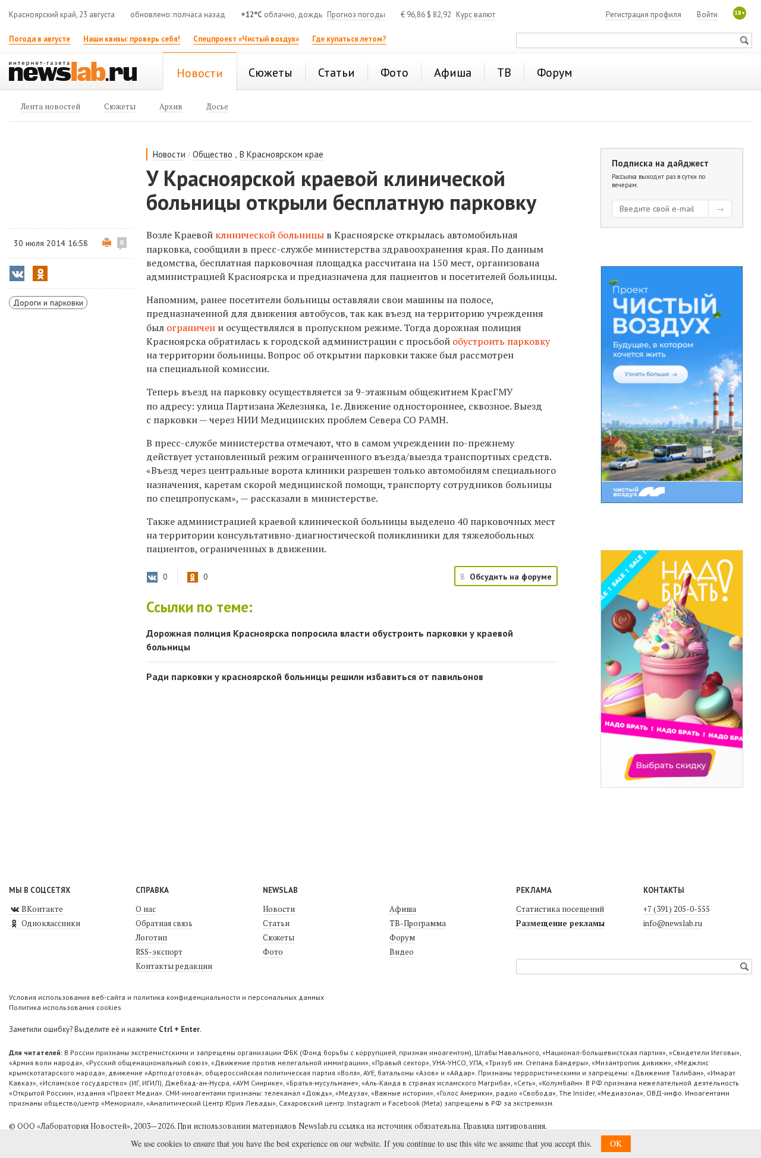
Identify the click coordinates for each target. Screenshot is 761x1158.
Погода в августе (39, 39)
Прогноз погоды (356, 15)
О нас (146, 909)
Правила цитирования (504, 1126)
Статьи (276, 923)
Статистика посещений (560, 909)
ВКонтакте (41, 909)
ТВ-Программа (417, 923)
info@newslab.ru (672, 923)
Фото (273, 951)
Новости (169, 154)
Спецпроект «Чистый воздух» (246, 39)
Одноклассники (50, 923)
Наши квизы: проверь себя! (131, 39)
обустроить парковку (501, 341)
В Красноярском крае (281, 154)
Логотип (151, 937)
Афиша (402, 909)
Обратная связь (164, 923)
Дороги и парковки (48, 302)
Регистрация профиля (643, 15)
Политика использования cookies (65, 1007)
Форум (402, 937)
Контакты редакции (174, 966)
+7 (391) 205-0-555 (676, 909)
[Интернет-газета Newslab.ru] (78, 72)
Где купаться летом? (349, 39)
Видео (401, 951)
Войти (707, 15)
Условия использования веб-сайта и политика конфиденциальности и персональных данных (166, 997)
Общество (212, 154)
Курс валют (475, 15)
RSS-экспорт (159, 951)
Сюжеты (278, 937)
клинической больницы (269, 234)
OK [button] (616, 1143)
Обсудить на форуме (511, 576)
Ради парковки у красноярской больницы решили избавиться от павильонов (314, 676)
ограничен (190, 327)
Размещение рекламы (560, 923)
